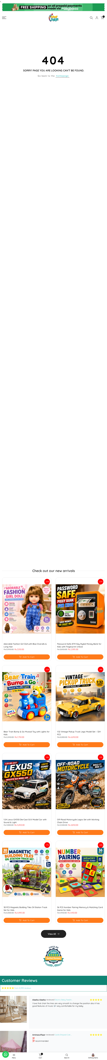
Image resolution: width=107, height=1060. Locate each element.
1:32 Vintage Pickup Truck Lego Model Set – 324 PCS (79, 733)
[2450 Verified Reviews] (53, 967)
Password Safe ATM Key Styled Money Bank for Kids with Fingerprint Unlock (79, 645)
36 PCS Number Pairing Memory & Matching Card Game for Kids (80, 908)
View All (52, 934)
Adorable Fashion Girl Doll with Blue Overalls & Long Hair (25, 645)
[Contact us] (5, 1054)
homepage (62, 76)
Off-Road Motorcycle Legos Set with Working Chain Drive (78, 821)
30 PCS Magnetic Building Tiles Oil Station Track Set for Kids (25, 908)
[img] (8, 988)
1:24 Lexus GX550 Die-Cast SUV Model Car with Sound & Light (25, 821)
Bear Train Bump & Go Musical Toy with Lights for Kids (27, 733)
